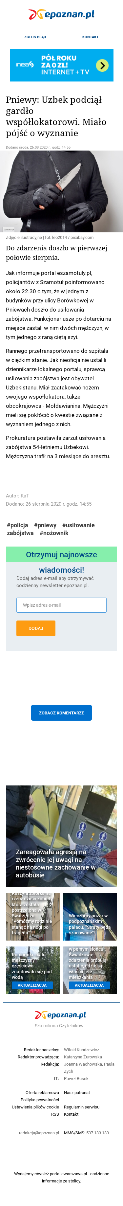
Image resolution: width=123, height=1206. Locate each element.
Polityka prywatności (40, 1099)
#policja (17, 525)
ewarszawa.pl (74, 1173)
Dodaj (36, 628)
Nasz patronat (77, 1092)
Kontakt (90, 37)
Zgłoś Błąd (35, 37)
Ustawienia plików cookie (35, 1106)
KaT (25, 496)
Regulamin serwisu (81, 1106)
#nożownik (54, 533)
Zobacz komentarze (61, 712)
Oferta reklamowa (42, 1092)
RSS (55, 1114)
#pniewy (45, 525)
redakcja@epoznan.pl (39, 1132)
